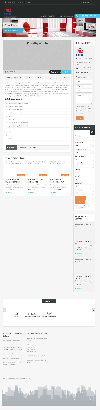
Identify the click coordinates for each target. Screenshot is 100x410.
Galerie (59, 16)
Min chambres (79, 156)
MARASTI (15, 30)
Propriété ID (78, 136)
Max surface (79, 190)
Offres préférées (85, 2)
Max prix (77, 176)
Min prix (77, 169)
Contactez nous (69, 16)
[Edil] (16, 314)
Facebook (23, 147)
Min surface (78, 183)
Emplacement (79, 142)
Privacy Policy (79, 110)
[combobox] (84, 145)
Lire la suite (78, 249)
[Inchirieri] (32, 314)
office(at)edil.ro (28, 2)
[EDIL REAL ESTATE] (8, 12)
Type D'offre (51, 16)
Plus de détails (10, 189)
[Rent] (49, 314)
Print (67, 78)
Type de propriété (80, 149)
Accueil (43, 16)
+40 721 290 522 (88, 16)
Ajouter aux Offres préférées (47, 78)
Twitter (34, 147)
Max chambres (79, 163)
